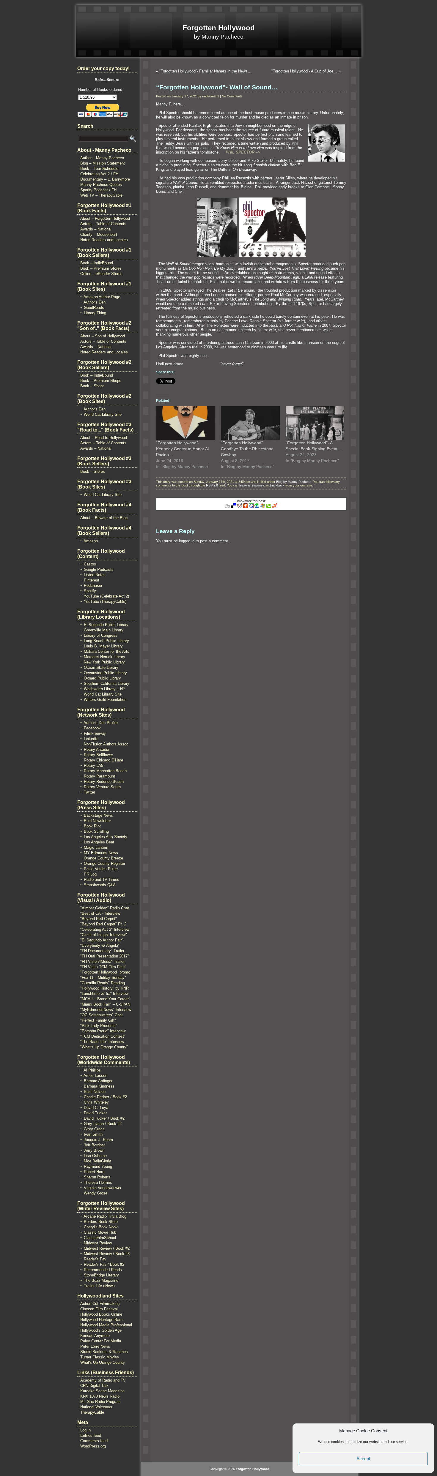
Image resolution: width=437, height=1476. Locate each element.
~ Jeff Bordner (92, 1145)
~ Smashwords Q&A (98, 885)
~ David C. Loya (94, 1107)
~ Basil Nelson (93, 1091)
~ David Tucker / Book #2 (102, 1118)
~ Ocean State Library (99, 667)
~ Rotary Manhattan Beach (103, 771)
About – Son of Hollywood (102, 336)
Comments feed (94, 1441)
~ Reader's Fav (93, 1259)
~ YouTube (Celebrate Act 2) (104, 596)
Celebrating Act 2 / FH (99, 174)
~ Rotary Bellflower (96, 755)
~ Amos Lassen (93, 1075)
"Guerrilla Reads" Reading (102, 983)
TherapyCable (92, 1412)
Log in (85, 1430)
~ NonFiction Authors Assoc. (105, 744)
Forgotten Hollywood (219, 28)
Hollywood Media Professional (106, 1325)
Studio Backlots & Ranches (104, 1351)
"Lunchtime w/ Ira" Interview (104, 993)
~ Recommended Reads (101, 1270)
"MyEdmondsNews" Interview (105, 1009)
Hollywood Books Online (101, 1314)
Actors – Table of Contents (103, 224)
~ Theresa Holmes (96, 1182)
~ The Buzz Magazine (99, 1280)
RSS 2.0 (212, 485)
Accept (363, 1458)
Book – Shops (92, 386)
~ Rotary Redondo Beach (102, 781)
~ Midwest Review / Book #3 (105, 1253)
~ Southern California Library (104, 683)
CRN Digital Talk (94, 1385)
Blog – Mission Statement (102, 163)
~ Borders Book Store (99, 1221)
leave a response (251, 485)
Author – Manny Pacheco (102, 158)
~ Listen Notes (93, 575)
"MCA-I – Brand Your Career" (105, 999)
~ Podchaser (91, 585)
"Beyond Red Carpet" (98, 918)
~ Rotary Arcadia (94, 749)
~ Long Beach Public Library (104, 641)
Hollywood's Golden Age (101, 1330)
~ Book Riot (90, 826)
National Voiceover (96, 1407)
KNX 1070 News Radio (100, 1396)
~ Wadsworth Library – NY (102, 689)
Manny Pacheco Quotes (101, 184)
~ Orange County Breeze (101, 858)
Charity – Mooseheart (98, 234)
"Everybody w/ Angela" (100, 945)
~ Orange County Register (102, 863)
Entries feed (90, 1435)
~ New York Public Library (102, 662)
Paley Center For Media (100, 1341)
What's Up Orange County (102, 1362)
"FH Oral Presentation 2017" (104, 956)
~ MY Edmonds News (99, 853)
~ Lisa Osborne (93, 1155)
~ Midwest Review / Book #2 (105, 1248)
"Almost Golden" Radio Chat (104, 908)
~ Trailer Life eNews (97, 1286)
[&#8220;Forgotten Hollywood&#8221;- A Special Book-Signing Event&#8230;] (315, 423)
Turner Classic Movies (99, 1357)
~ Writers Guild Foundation (103, 699)
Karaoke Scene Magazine (102, 1391)
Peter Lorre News (95, 1346)
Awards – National (95, 229)
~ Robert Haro (92, 1172)
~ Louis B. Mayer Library (101, 646)
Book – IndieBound (96, 263)
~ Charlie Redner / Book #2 (103, 1097)
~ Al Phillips (90, 1070)
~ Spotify (88, 591)
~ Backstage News (96, 815)
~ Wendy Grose (93, 1193)
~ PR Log (88, 874)
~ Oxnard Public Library (100, 678)
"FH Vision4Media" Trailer (102, 961)
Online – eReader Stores (101, 273)
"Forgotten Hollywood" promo (105, 972)
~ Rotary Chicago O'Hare (101, 760)
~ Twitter (87, 792)
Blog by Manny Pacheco (293, 481)
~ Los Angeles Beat (97, 842)
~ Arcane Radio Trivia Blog (103, 1216)
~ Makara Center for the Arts (104, 651)
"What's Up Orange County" (104, 1047)
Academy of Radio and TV (103, 1380)
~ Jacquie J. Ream (96, 1139)
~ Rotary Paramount (97, 776)
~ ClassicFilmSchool (98, 1237)
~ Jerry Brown (92, 1150)
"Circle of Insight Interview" (103, 935)
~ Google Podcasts (97, 569)
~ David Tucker (93, 1113)
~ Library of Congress (98, 635)
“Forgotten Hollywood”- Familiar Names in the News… (205, 71)
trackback (277, 485)
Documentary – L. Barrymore (105, 179)
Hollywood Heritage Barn (101, 1319)
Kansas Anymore (95, 1335)
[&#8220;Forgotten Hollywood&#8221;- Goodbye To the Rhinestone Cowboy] (250, 423)
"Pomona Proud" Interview (102, 1031)
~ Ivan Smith (91, 1134)
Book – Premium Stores (101, 268)
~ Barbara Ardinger (96, 1081)
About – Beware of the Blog (104, 518)
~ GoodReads (92, 307)
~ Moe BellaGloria (95, 1161)
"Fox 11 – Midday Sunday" (103, 977)
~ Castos (88, 564)
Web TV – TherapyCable (101, 195)
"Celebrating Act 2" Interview (104, 929)
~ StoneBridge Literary (99, 1275)
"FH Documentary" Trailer (102, 951)
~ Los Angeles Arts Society (103, 837)
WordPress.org (93, 1446)
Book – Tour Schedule (99, 168)
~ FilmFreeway (93, 733)
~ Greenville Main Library (101, 630)
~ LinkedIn (89, 739)
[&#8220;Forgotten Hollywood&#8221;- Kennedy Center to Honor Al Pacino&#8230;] (185, 423)
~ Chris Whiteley (94, 1102)
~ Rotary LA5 (91, 765)
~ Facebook (90, 728)
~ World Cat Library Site (101, 414)
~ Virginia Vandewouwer (100, 1188)
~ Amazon (89, 541)
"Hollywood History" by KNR (104, 988)
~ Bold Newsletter (95, 820)
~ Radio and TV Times (99, 879)
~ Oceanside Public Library (103, 673)
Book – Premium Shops (100, 380)
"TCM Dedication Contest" (102, 1036)
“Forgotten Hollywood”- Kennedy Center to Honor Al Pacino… (182, 448)
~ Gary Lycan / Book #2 (101, 1123)
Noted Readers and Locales (104, 240)
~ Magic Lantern (94, 847)
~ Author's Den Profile (99, 722)
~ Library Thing (93, 313)
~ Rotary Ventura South (100, 787)
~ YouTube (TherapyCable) (103, 601)
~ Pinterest (89, 580)
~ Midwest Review (96, 1243)
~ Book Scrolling (94, 831)
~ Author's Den (93, 302)
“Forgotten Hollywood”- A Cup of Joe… (304, 71)
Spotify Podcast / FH (98, 190)
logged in (186, 541)
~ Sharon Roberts (95, 1177)
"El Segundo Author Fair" (101, 940)
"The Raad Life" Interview (102, 1041)
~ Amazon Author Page (100, 297)
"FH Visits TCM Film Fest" (103, 967)
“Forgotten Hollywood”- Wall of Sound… (217, 87)
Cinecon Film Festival (99, 1309)
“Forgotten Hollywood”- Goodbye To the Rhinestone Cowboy (247, 448)
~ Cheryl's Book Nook (99, 1227)
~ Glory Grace (92, 1129)
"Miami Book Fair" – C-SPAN (105, 1004)
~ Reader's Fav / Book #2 (102, 1264)
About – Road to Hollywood (103, 437)
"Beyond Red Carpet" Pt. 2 (103, 924)
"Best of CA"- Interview (100, 913)
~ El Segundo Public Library (104, 624)
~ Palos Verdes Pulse (99, 869)
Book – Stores (92, 471)
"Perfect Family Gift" (98, 1020)
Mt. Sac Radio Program (100, 1401)
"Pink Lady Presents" (98, 1025)
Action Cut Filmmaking (100, 1303)
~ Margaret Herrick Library (102, 657)
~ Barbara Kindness (97, 1086)
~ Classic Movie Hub (98, 1232)
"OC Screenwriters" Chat (101, 1015)
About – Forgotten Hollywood (105, 218)
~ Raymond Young (96, 1166)
